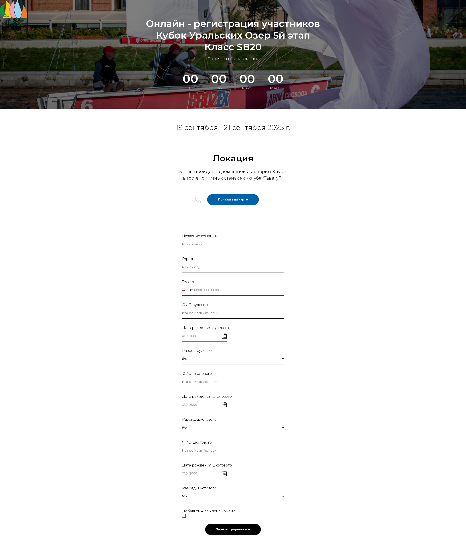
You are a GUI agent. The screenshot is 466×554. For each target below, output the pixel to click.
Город (187, 259)
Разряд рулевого (198, 350)
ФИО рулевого (195, 305)
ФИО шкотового (197, 373)
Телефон (190, 282)
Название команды (200, 236)
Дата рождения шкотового (207, 396)
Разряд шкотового (199, 419)
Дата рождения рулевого (205, 327)
